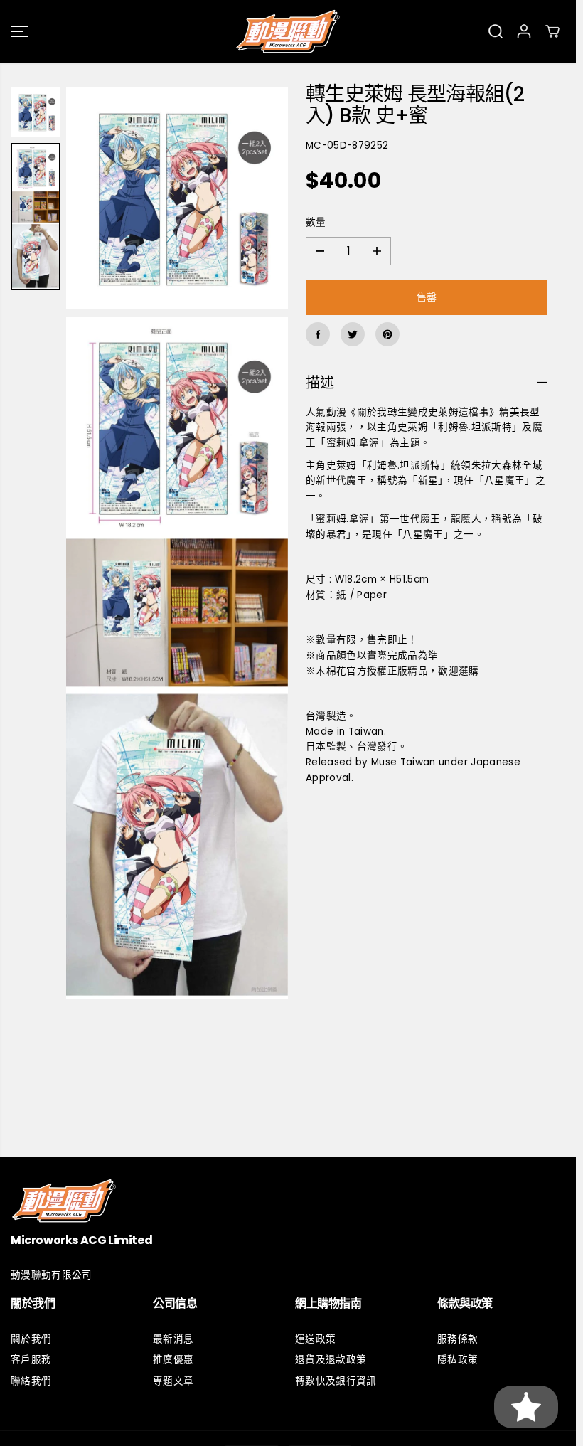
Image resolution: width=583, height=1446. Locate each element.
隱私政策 (457, 1359)
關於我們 (31, 1339)
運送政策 (315, 1339)
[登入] (524, 31)
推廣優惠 (173, 1359)
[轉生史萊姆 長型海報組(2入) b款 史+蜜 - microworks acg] (177, 198)
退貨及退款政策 (330, 1359)
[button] (19, 31)
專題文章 (173, 1381)
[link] (288, 1200)
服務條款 (457, 1339)
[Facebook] (318, 334)
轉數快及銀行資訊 (336, 1381)
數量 (316, 222)
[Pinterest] (387, 334)
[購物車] (552, 31)
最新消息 (173, 1339)
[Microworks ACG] (288, 31)
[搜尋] (495, 31)
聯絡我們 (31, 1381)
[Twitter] (353, 334)
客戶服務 (31, 1359)
